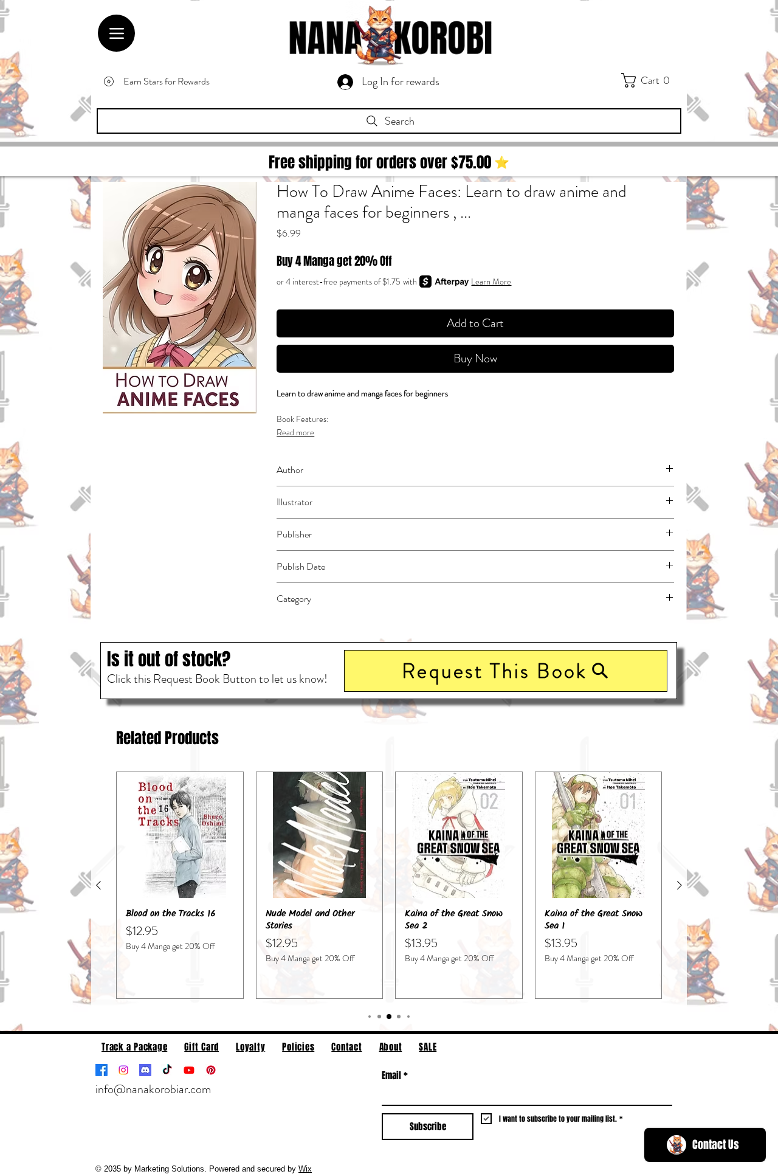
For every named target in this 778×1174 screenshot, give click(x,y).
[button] (505, 671)
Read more (295, 432)
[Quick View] (180, 835)
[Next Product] (679, 885)
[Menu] (116, 33)
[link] (653, 80)
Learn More (491, 281)
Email (395, 1075)
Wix (305, 1168)
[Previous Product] (98, 885)
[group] (389, 885)
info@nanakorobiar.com (153, 1089)
